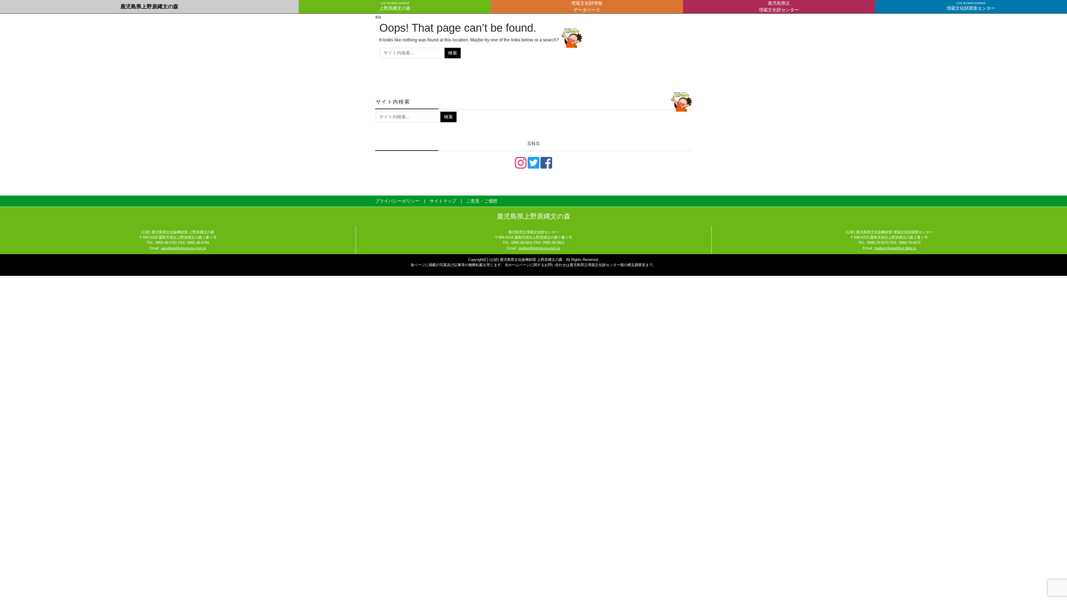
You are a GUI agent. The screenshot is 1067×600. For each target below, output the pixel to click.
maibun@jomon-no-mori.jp (539, 248)
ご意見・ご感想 (481, 201)
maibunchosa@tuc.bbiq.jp (895, 248)
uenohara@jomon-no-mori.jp (183, 248)
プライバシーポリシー (397, 201)
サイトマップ (443, 201)
